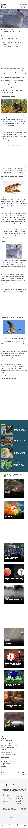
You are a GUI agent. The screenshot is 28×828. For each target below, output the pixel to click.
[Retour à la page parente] (3, 6)
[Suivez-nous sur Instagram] (6, 785)
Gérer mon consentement (7, 747)
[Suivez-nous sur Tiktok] (13, 785)
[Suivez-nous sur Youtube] (10, 785)
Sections (23, 7)
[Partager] (2, 35)
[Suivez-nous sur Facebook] (3, 785)
